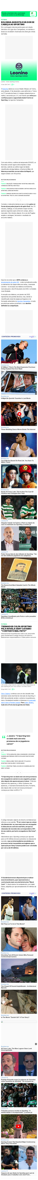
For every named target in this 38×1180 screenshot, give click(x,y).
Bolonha (5, 89)
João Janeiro (29, 702)
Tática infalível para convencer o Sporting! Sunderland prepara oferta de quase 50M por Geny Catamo (18, 756)
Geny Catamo (5, 693)
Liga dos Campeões (23, 301)
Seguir (33, 15)
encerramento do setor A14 (10, 282)
